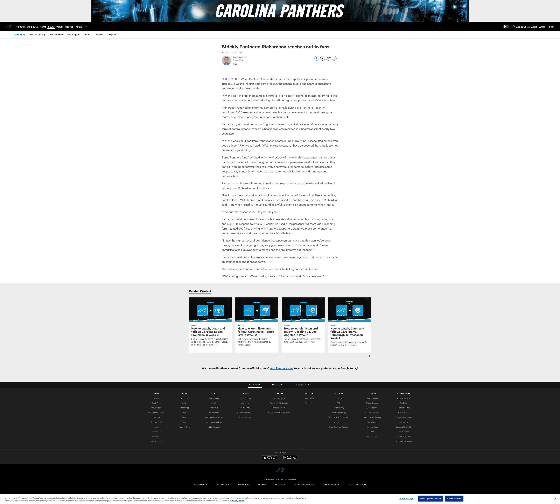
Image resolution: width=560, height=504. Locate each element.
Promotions (309, 403)
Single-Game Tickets (403, 417)
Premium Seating (403, 408)
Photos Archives (245, 417)
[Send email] (328, 60)
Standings (156, 432)
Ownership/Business (156, 413)
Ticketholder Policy (338, 413)
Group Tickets (403, 432)
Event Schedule (372, 398)
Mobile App (184, 408)
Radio (185, 413)
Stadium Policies (372, 413)
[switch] (506, 26)
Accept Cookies (454, 498)
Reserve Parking (372, 403)
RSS (338, 403)
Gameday (245, 403)
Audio (184, 403)
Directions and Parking (372, 417)
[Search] (514, 27)
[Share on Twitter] (322, 60)
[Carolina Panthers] (280, 471)
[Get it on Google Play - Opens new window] (289, 458)
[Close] (555, 498)
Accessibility (372, 436)
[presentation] (370, 356)
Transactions (156, 436)
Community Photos (245, 413)
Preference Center (357, 485)
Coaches (156, 417)
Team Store (309, 398)
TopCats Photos (245, 408)
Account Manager (403, 398)
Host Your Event (372, 427)
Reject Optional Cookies (430, 498)
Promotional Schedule (279, 403)
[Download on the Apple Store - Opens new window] (269, 457)
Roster (156, 398)
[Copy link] (334, 58)
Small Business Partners (338, 427)
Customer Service (404, 436)
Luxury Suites (403, 413)
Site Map (262, 485)
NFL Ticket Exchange (404, 441)
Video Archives (214, 427)
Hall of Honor (156, 441)
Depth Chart (156, 403)
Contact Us (338, 422)
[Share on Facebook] (316, 60)
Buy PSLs (403, 403)
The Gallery (403, 422)
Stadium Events (279, 408)
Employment (339, 398)
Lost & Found (372, 408)
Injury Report (156, 408)
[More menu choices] (86, 26)
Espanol (185, 422)
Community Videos (214, 422)
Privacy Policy (338, 408)
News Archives (184, 427)
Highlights (214, 403)
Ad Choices (280, 485)
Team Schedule (279, 398)
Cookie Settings (331, 485)
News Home (184, 398)
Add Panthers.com (281, 368)
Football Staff (156, 422)
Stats (156, 427)
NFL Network (214, 413)
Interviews (214, 408)
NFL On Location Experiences (278, 413)
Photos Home (245, 398)
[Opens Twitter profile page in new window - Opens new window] (235, 63)
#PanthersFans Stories (214, 417)
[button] (276, 356)
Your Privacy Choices (305, 485)
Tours (372, 432)
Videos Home (214, 398)
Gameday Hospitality (404, 427)
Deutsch (185, 417)
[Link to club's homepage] (8, 26)
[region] (280, 499)
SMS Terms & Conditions (339, 417)
